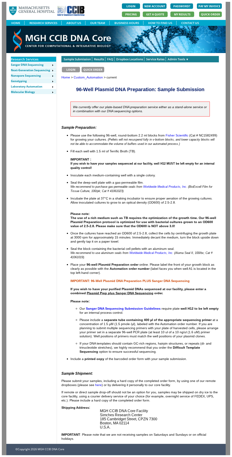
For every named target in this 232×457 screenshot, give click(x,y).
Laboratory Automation (26, 86)
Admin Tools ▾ (178, 59)
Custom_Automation (89, 77)
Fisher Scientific (177, 135)
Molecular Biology (23, 92)
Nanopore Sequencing (26, 76)
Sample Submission (77, 59)
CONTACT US (190, 23)
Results (99, 59)
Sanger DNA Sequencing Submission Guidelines (123, 308)
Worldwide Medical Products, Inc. (165, 186)
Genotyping (19, 81)
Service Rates (155, 59)
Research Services (25, 59)
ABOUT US (73, 23)
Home (65, 77)
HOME (15, 23)
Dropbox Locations (129, 59)
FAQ (110, 59)
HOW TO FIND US (160, 23)
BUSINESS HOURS (126, 23)
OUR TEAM (97, 23)
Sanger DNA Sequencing (27, 65)
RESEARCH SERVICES (43, 23)
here (98, 385)
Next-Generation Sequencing (30, 70)
